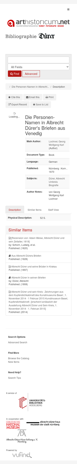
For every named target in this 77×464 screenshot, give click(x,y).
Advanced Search (17, 342)
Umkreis (53, 181)
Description (15, 209)
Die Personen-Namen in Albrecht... (30, 86)
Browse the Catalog (18, 358)
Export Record (19, 104)
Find (16, 74)
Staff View (53, 209)
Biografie (53, 185)
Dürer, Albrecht (57, 178)
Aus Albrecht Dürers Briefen (26, 255)
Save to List (42, 104)
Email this (34, 97)
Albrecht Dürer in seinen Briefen (28, 277)
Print (51, 97)
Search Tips (14, 377)
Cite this (15, 97)
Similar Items (34, 209)
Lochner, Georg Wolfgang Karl (57, 143)
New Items (13, 361)
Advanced (31, 74)
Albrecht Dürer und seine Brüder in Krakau (34, 266)
